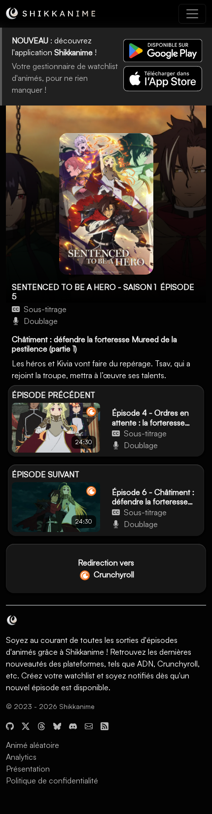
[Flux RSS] (104, 725)
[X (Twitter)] (26, 725)
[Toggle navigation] (192, 14)
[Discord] (73, 725)
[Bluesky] (57, 725)
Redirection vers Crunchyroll (106, 568)
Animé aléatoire (32, 745)
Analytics (21, 757)
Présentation (28, 769)
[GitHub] (10, 725)
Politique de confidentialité (52, 780)
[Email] (89, 725)
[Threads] (41, 725)
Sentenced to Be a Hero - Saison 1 (84, 287)
